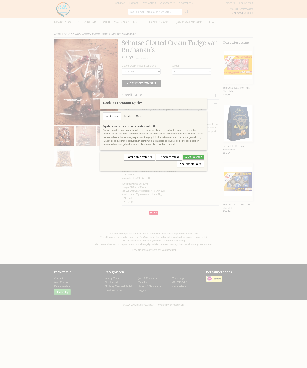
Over (138, 116)
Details (127, 116)
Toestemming (112, 116)
